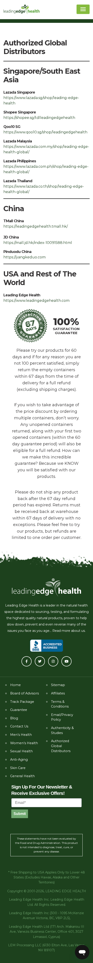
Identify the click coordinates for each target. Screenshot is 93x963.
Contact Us (19, 726)
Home (15, 685)
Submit (20, 814)
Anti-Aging (19, 760)
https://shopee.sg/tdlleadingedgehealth (39, 118)
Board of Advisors (24, 693)
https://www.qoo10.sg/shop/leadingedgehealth (45, 132)
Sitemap (58, 685)
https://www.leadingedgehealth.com (36, 300)
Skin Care (18, 768)
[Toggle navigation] (83, 9)
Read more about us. (69, 631)
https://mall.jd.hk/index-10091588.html (37, 243)
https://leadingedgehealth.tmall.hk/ (35, 226)
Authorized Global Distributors (60, 746)
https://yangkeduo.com (24, 257)
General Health (22, 776)
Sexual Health (21, 751)
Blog (14, 718)
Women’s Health (24, 743)
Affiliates (58, 693)
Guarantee (18, 710)
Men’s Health (21, 735)
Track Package (22, 702)
